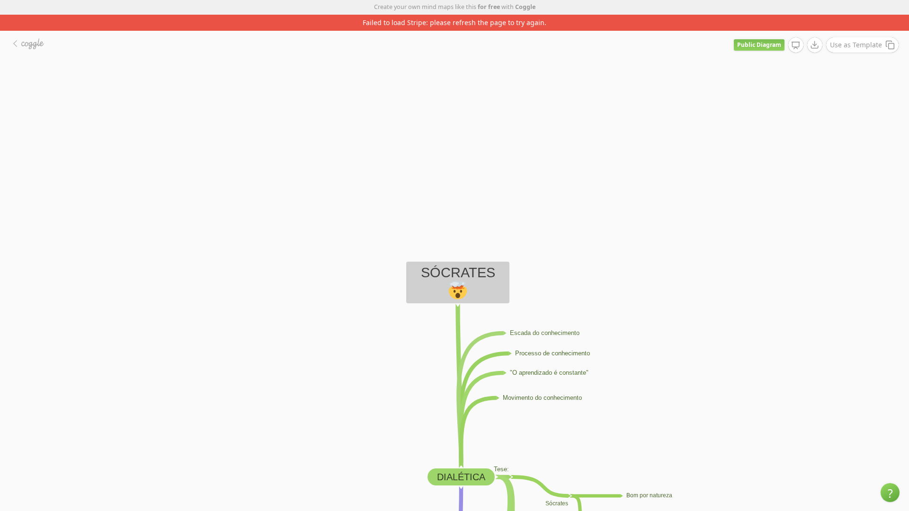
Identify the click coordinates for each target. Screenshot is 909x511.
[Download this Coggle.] (814, 45)
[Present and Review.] (795, 45)
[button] (890, 492)
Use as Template (856, 44)
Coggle (525, 7)
